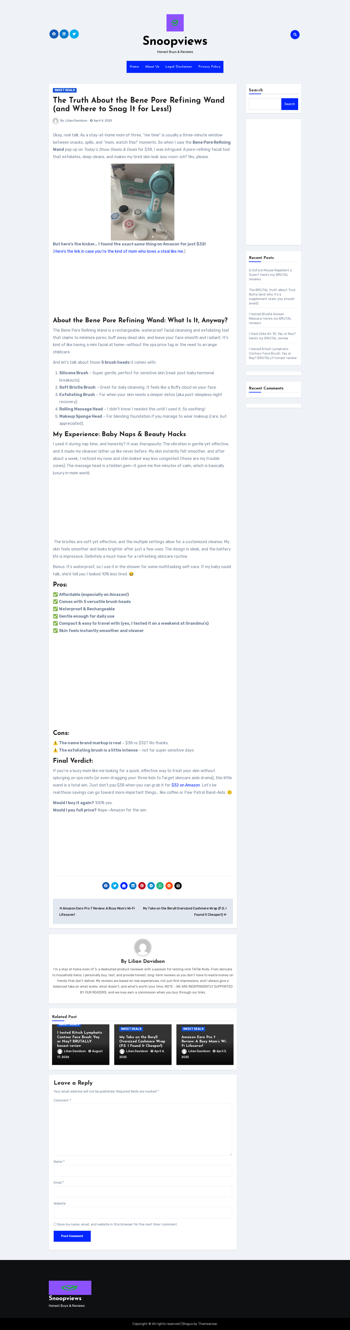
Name (59, 1162)
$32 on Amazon (186, 785)
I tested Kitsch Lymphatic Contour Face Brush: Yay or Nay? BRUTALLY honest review (273, 353)
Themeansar (207, 1324)
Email (59, 1182)
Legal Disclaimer (178, 66)
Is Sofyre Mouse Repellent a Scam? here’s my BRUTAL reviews (270, 274)
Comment (62, 1100)
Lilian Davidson (76, 120)
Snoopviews (175, 42)
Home (134, 66)
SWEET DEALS (64, 90)
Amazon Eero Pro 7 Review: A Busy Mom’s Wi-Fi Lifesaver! (204, 1042)
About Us (152, 66)
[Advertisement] (143, 286)
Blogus (187, 1324)
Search (256, 90)
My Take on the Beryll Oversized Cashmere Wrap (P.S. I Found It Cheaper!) (142, 1042)
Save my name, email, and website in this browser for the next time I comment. (117, 1224)
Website (60, 1203)
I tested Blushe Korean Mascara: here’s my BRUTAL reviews (270, 318)
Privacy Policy (209, 66)
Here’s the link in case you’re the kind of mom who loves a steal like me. (119, 251)
